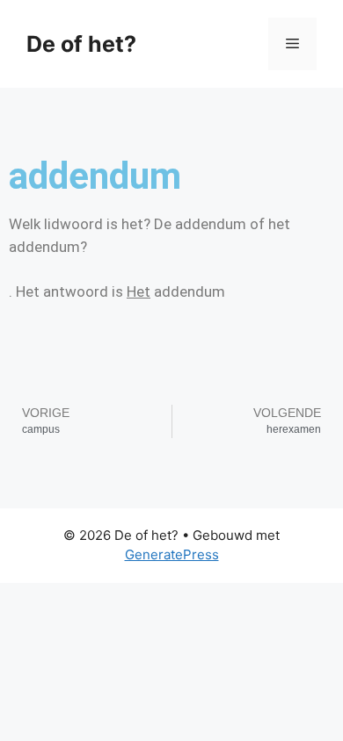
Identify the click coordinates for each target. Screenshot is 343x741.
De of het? (81, 44)
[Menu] (292, 44)
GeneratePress (172, 554)
